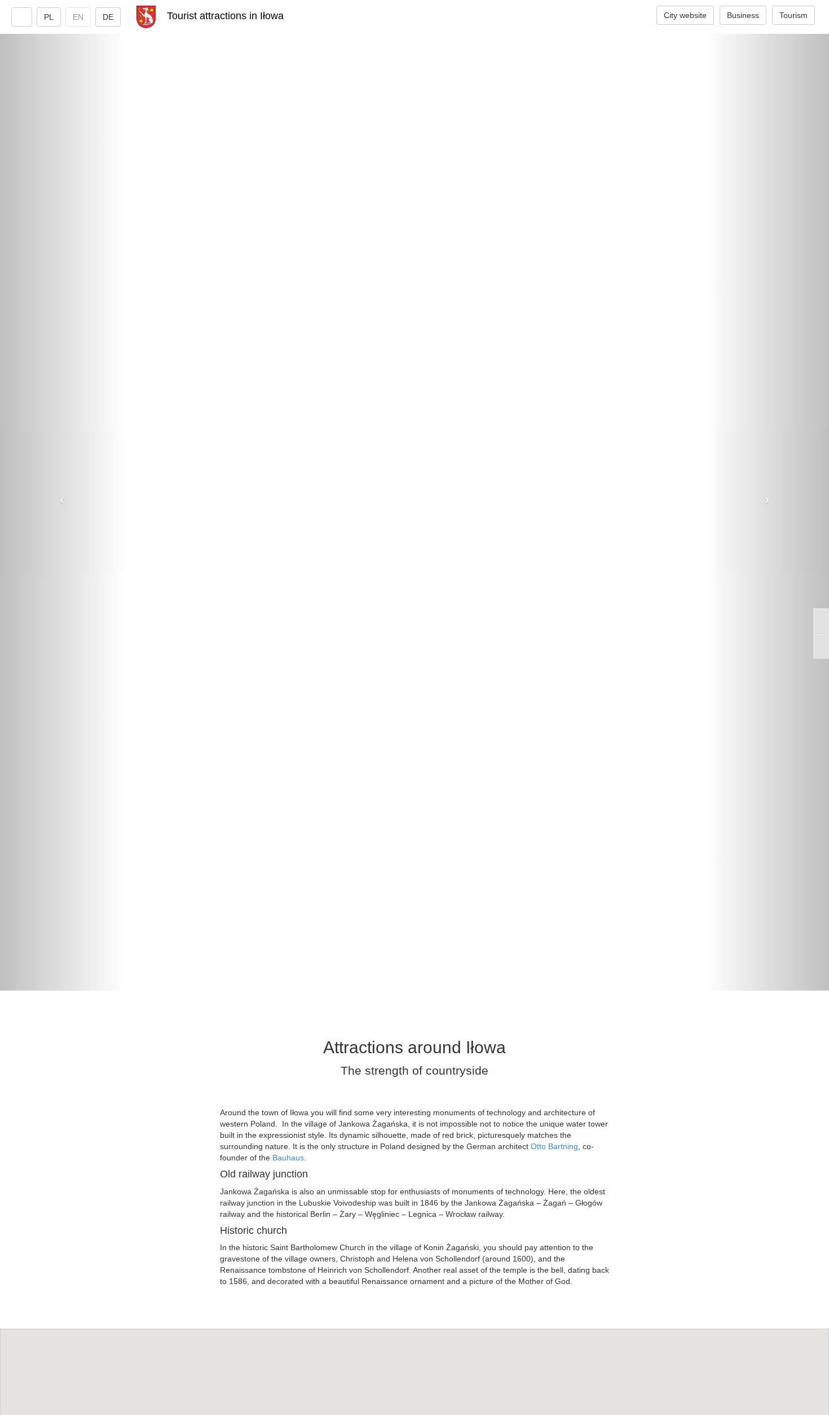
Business (743, 15)
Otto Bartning (554, 1146)
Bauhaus (288, 1157)
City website (685, 15)
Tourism (793, 15)
